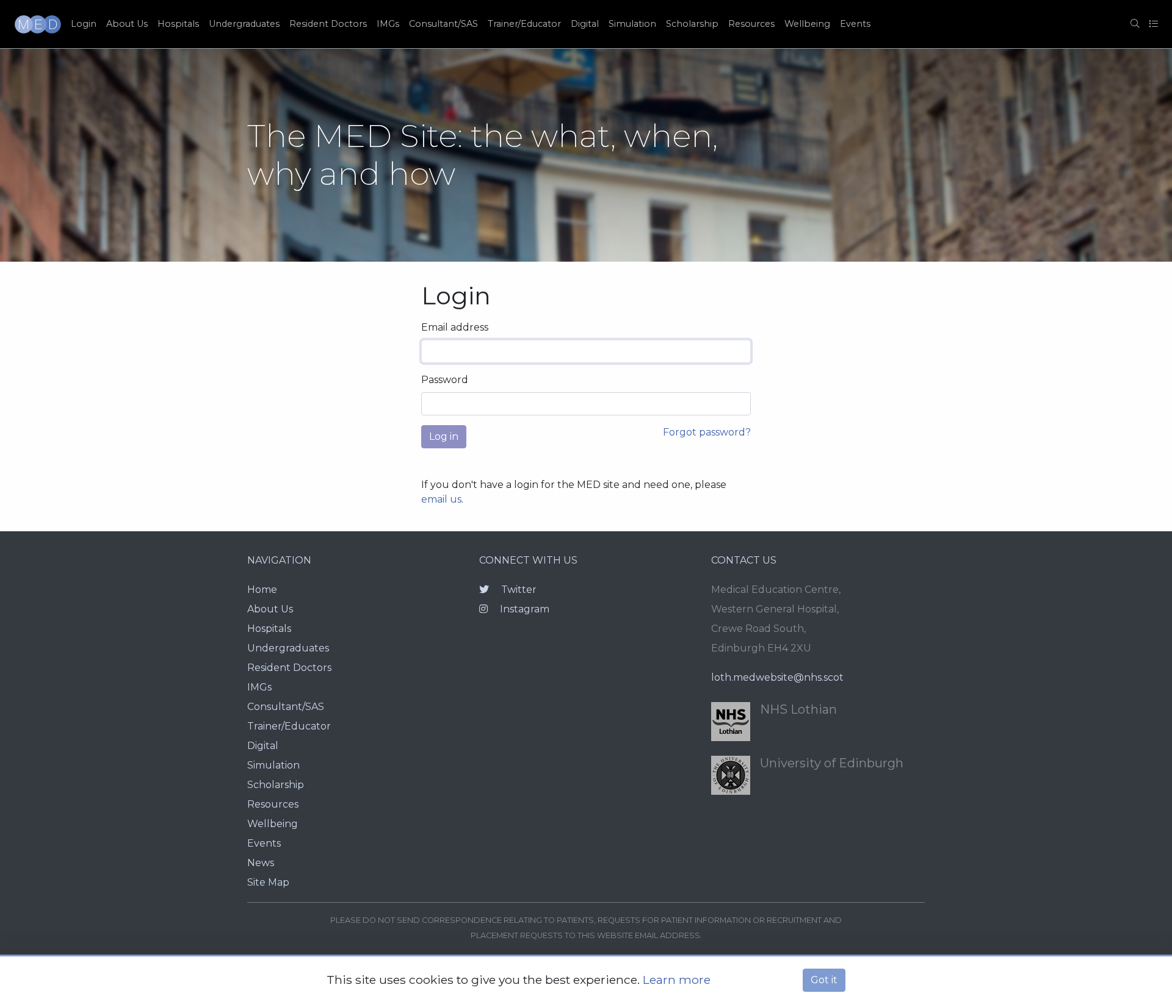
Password (444, 379)
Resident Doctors (328, 23)
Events (855, 23)
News (260, 863)
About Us (127, 23)
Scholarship (692, 23)
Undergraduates (244, 23)
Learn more (677, 979)
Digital (585, 23)
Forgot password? (707, 432)
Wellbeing (807, 23)
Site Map (268, 882)
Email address (454, 327)
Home (262, 589)
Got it (824, 980)
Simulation (632, 23)
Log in (443, 436)
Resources (751, 23)
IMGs (388, 23)
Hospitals (178, 23)
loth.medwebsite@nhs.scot (777, 677)
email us (441, 499)
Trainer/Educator (524, 23)
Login (83, 23)
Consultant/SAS (443, 23)
